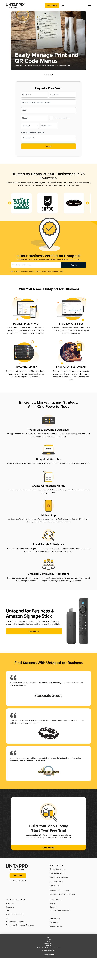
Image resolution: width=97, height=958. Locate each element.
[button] (89, 5)
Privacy (48, 939)
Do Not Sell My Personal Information (48, 948)
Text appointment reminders (62, 118)
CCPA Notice (48, 946)
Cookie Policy (48, 944)
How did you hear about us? (33, 132)
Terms (49, 941)
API (48, 937)
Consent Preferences (48, 950)
